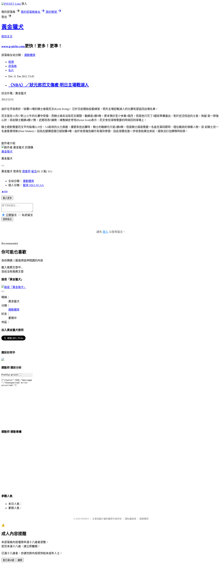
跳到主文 (6, 36)
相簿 (11, 61)
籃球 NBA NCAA (33, 185)
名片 (11, 70)
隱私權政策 (130, 518)
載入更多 (7, 198)
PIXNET (85, 518)
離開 (20, 560)
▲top (4, 191)
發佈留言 (7, 219)
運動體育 (29, 55)
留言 (34, 171)
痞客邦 (26, 171)
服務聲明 (143, 518)
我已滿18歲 (8, 560)
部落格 (12, 66)
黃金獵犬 (12, 27)
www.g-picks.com (13, 46)
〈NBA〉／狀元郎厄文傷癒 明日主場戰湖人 (48, 85)
